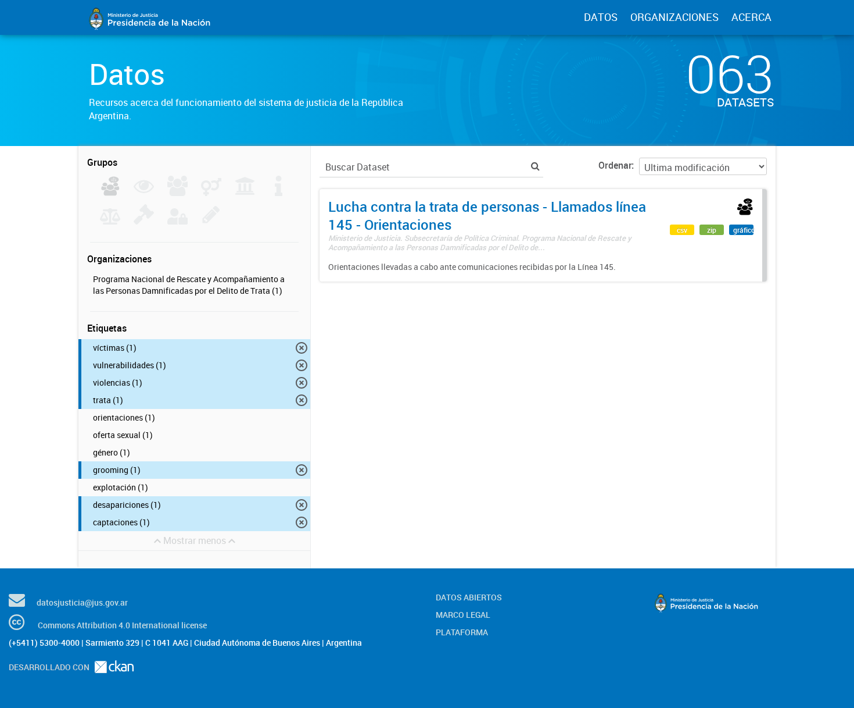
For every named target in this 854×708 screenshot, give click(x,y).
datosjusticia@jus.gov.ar (82, 602)
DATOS (601, 17)
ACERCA (751, 17)
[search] (535, 166)
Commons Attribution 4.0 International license (122, 625)
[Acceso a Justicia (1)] (110, 192)
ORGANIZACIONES (674, 17)
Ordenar (614, 165)
